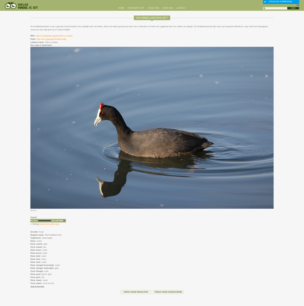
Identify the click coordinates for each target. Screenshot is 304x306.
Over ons (168, 8)
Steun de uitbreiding (280, 1)
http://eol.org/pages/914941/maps (51, 39)
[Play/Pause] (32, 221)
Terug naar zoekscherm (168, 292)
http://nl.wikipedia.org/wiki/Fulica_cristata (54, 36)
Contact (181, 8)
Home (121, 8)
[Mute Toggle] (57, 221)
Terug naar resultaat (136, 292)
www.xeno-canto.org (49, 224)
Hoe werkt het (136, 8)
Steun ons (153, 8)
